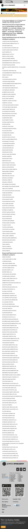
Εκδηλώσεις (13, 479)
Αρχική (4, 13)
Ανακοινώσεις (13, 475)
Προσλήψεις (13, 477)
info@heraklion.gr (7, 477)
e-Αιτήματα (21, 477)
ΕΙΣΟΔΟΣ (26, 1)
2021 (14, 13)
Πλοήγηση (4, 507)
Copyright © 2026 (17, 499)
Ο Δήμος (9, 13)
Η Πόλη (20, 478)
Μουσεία (20, 481)
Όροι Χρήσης (5, 501)
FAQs (3, 509)
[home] (9, 6)
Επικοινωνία (5, 499)
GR (1, 1)
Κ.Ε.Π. (20, 474)
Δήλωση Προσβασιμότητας (6, 505)
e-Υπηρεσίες (21, 476)
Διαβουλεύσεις (13, 478)
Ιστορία (20, 479)
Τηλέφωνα (20, 475)
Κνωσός (20, 480)
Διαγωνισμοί (13, 476)
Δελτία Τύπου (13, 474)
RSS (3, 512)
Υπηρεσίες (12, 481)
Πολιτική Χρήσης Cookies (6, 524)
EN (3, 1)
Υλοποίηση (15, 501)
